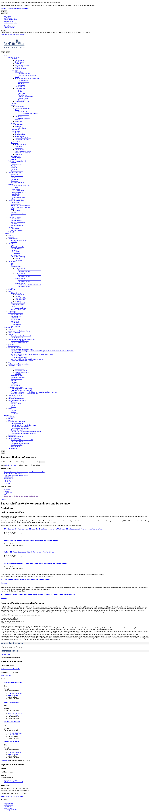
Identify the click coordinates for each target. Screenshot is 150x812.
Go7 (12, 209)
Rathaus (6, 233)
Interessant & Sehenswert (22, 153)
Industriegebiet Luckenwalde (20, 427)
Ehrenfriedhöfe (19, 62)
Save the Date (15, 446)
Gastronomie (18, 148)
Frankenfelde (19, 125)
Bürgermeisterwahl (17, 314)
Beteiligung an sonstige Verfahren (21, 390)
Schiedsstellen (12, 311)
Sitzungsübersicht (20, 298)
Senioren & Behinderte (14, 217)
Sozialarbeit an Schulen (18, 214)
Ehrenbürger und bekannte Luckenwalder (27, 78)
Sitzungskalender (20, 299)
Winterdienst (22, 128)
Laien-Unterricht (19, 191)
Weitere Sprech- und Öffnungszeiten (12, 796)
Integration (11, 184)
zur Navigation (8, 21)
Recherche (18, 301)
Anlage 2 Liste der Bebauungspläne (29, 552)
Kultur (13, 105)
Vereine (13, 159)
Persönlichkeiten (23, 98)
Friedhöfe (14, 59)
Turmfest (17, 120)
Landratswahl (15, 321)
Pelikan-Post (11, 290)
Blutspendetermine (17, 176)
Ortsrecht (10, 288)
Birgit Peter (11, 702)
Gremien (17, 296)
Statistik (10, 227)
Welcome (10, 418)
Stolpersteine (22, 100)
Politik (9, 291)
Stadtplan (14, 169)
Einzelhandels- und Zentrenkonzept (22, 349)
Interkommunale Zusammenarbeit (18, 364)
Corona (13, 177)
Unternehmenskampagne (15, 436)
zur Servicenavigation (10, 23)
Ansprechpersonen (16, 248)
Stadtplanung (8, 328)
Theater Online (15, 156)
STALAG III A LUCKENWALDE (30, 113)
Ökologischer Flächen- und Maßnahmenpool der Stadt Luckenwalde (32, 354)
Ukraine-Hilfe (15, 196)
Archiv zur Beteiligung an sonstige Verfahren (24, 394)
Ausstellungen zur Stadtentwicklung (19, 331)
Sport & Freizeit (15, 131)
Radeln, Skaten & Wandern (23, 151)
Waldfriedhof (19, 67)
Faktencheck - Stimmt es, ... (19, 192)
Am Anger (14, 402)
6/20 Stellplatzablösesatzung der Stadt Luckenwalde (35, 563)
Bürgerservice (12, 243)
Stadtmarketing (12, 448)
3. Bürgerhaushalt (20, 273)
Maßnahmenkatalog (21, 370)
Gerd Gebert (21, 85)
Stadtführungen (19, 149)
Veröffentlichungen (24, 73)
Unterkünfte (18, 154)
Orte (19, 90)
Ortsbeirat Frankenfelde (18, 303)
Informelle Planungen (14, 347)
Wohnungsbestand (17, 225)
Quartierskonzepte (16, 379)
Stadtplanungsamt (10, 669)
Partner (13, 412)
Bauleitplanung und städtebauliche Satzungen (22, 339)
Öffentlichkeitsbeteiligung (15, 387)
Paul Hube (21, 83)
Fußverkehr (14, 380)
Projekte (13, 410)
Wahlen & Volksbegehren (15, 313)
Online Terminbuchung (18, 257)
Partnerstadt (15, 130)
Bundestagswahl (16, 316)
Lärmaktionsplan (16, 352)
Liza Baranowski (13, 682)
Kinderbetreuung (16, 204)
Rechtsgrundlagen (20, 308)
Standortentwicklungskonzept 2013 (22, 440)
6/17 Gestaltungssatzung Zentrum (25, 580)
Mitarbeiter (18, 210)
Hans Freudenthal (23, 82)
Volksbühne (18, 121)
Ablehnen (3, 11)
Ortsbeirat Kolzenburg (17, 304)
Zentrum (13, 407)
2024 (12, 265)
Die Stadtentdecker (17, 337)
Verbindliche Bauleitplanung (19, 342)
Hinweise (14, 224)
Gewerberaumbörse (17, 423)
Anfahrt (13, 163)
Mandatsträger (19, 295)
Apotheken (14, 174)
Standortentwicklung (14, 438)
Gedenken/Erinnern (20, 88)
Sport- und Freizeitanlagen (23, 138)
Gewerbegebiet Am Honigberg (20, 428)
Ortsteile (13, 123)
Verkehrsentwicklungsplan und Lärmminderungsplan (27, 359)
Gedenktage (21, 93)
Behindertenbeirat (16, 220)
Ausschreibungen (13, 238)
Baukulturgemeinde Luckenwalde (21, 336)
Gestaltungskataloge (14, 346)
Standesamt (18, 260)
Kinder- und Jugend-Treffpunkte (20, 207)
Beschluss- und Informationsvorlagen (29, 270)
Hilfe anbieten (15, 189)
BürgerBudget (12, 262)
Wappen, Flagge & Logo (22, 101)
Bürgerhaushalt (15, 266)
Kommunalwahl (16, 319)
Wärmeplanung (15, 385)
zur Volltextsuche (9, 18)
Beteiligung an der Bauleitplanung (21, 389)
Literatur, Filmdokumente (25, 97)
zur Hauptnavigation (10, 19)
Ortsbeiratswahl (16, 324)
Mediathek (11, 232)
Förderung (11, 344)
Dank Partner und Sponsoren (27, 75)
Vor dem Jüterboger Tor (22, 65)
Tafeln (20, 92)
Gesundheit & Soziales (14, 172)
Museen (17, 110)
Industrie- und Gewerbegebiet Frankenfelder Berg (26, 431)
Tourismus (14, 143)
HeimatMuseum (23, 111)
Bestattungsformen (20, 68)
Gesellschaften (15, 252)
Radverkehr (14, 382)
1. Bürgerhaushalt (20, 283)
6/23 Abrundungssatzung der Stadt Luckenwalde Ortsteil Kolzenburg (38, 594)
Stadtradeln (14, 384)
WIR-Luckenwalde (16, 199)
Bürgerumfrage (19, 369)
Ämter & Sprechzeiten (17, 247)
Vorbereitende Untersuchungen (17, 400)
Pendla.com (14, 166)
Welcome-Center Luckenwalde (20, 186)
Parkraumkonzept (16, 356)
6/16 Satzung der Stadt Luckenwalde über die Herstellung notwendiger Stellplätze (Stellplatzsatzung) (53, 529)
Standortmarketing (17, 445)
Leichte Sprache (9, 27)
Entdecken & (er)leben (14, 57)
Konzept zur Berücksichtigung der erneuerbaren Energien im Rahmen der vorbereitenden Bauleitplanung (42, 351)
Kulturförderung (19, 106)
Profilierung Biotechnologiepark (20, 443)
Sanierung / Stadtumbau (15, 395)
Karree (13, 405)
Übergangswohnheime (18, 197)
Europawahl (14, 318)
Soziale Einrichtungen (17, 182)
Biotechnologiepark (17, 430)
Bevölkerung (15, 229)
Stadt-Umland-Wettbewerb (16, 398)
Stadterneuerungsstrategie (19, 357)
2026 (12, 263)
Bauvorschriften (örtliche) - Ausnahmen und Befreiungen (21, 496)
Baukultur (11, 334)
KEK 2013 (18, 374)
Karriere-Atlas (12, 435)
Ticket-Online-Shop (24, 118)
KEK (12, 367)
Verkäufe (14, 242)
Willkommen (11, 417)
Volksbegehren (15, 326)
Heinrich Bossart (23, 80)
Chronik (17, 77)
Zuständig (4, 583)
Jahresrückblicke (20, 87)
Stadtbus (14, 167)
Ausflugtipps (18, 146)
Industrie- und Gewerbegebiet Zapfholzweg (24, 425)
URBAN (10, 408)
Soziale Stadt (12, 397)
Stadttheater (18, 116)
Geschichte (14, 70)
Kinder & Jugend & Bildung (16, 200)
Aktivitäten (14, 187)
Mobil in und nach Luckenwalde (17, 161)
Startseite (7, 489)
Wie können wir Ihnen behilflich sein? (12, 462)
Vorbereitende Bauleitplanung (20, 341)
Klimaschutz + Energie (14, 365)
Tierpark (17, 141)
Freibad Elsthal (19, 136)
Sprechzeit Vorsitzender (18, 309)
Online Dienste (15, 253)
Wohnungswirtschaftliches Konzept (22, 361)
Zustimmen (4, 13)
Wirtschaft (7, 415)
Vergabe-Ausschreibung (18, 240)
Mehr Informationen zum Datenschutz (12, 34)
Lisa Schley (11, 741)
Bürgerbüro (18, 258)
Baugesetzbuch (5, 654)
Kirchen (13, 103)
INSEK (9, 362)
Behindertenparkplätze (18, 222)
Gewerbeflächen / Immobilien (17, 422)
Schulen (13, 212)
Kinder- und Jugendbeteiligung (20, 205)
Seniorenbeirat (15, 219)
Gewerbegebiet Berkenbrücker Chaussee (23, 433)
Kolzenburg (18, 64)
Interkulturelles (15, 194)
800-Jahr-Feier (19, 72)
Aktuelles (10, 235)
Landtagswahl (15, 323)
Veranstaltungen (16, 158)
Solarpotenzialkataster (18, 377)
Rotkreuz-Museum (23, 115)
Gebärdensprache (9, 26)
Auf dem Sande (16, 403)
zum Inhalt (7, 16)
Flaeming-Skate (19, 133)
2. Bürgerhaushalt (20, 278)
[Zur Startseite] (14, 50)
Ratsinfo (13, 306)
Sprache (3, 30)
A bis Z (13, 245)
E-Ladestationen (16, 164)
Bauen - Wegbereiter (14, 332)
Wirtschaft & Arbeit (17, 230)
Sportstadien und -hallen (22, 139)
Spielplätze (14, 215)
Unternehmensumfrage (22, 372)
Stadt (5, 55)
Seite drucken (5, 761)
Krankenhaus (15, 179)
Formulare (14, 250)
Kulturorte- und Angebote (22, 108)
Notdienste (14, 181)
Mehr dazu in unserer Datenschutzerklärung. (15, 8)
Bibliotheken (15, 202)
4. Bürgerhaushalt (20, 268)
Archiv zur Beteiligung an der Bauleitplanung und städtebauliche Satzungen (34, 392)
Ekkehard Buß (12, 722)
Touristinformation (20, 144)
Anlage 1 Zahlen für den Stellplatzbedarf (31, 540)
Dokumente (14, 413)
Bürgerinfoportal (16, 293)
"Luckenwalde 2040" (17, 441)
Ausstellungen (22, 95)
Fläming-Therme (20, 134)
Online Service (15, 255)
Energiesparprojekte (17, 375)
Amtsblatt (11, 237)
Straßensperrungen (17, 171)
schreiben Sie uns (10, 465)
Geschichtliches (19, 60)
